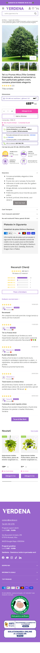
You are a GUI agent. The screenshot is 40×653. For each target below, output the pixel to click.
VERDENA (8, 593)
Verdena (4, 20)
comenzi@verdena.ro (9, 520)
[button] (7, 86)
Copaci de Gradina (13, 20)
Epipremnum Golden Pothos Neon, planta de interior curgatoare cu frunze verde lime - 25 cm (29, 458)
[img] (6, 305)
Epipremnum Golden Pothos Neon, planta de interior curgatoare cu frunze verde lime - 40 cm (10, 458)
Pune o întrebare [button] (20, 292)
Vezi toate (34, 431)
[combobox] (20, 13)
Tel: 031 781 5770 (8, 524)
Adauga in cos (27, 111)
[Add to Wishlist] (16, 438)
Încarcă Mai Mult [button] (20, 419)
